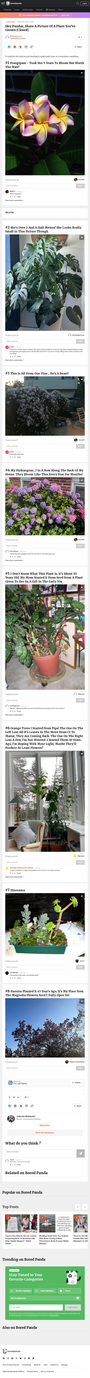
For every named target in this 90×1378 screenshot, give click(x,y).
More (60, 10)
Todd (12, 1160)
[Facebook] (4, 1358)
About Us (37, 1365)
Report (83, 176)
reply (19, 196)
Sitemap (64, 1365)
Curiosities (10, 22)
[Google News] (33, 1358)
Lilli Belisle (14, 973)
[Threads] (25, 1358)
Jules (12, 347)
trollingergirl (15, 706)
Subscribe (73, 1307)
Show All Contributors (45, 1133)
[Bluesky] (21, 1358)
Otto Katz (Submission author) (21, 868)
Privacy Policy (32, 1371)
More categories (18, 1298)
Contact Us (54, 1365)
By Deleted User (16, 36)
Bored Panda (11, 1351)
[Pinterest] (12, 1358)
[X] (16, 1358)
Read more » (45, 1125)
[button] (78, 1207)
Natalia (12, 191)
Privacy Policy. (55, 1315)
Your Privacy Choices (11, 1365)
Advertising (26, 1365)
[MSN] (29, 1358)
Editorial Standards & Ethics (13, 1371)
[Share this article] (81, 73)
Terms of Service (47, 1371)
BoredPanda (14, 3)
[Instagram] (8, 1358)
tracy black (14, 551)
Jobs (45, 1365)
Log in (84, 3)
